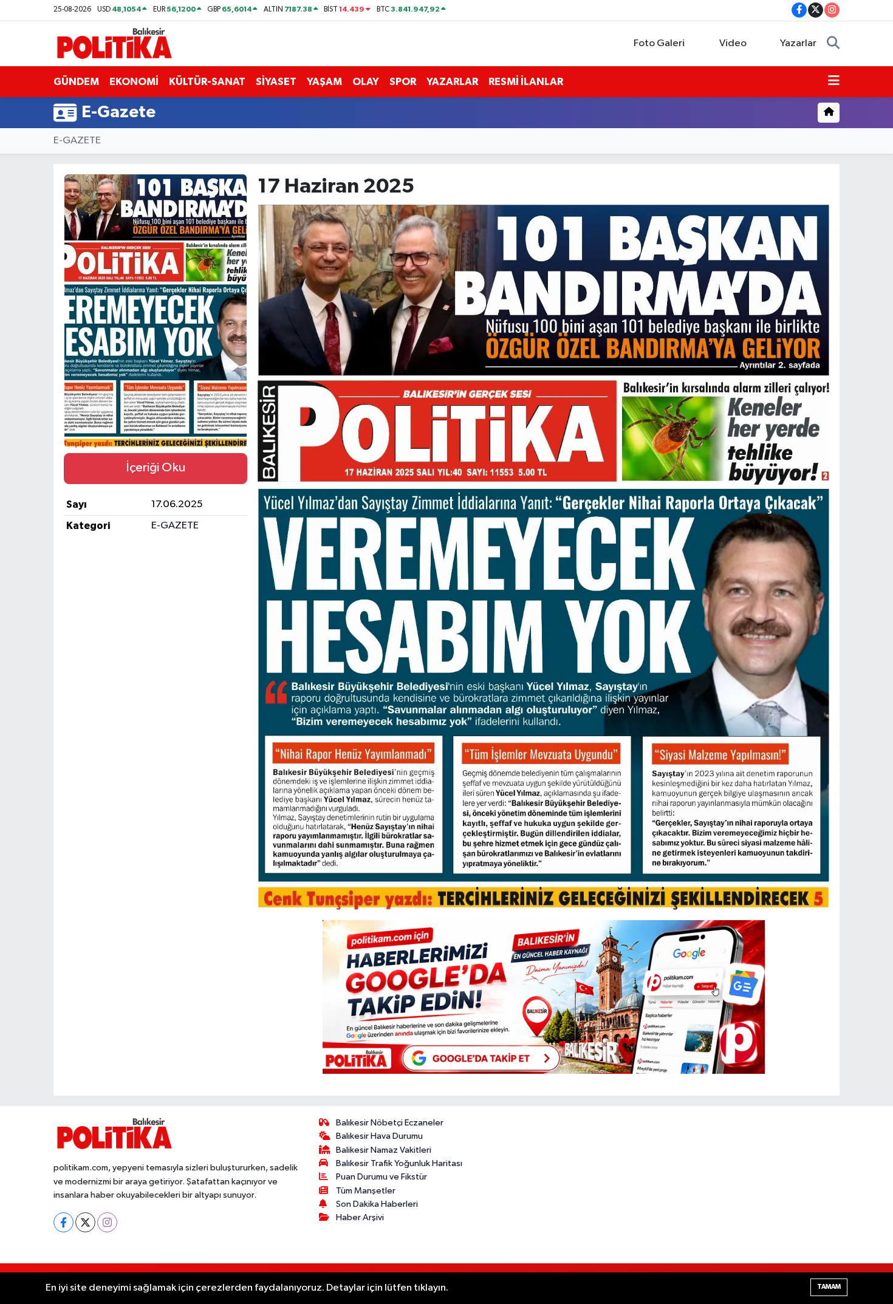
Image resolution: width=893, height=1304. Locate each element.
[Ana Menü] (834, 82)
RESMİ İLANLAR (525, 82)
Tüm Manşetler (365, 1190)
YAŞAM (324, 82)
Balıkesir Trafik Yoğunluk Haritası (399, 1163)
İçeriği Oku (155, 467)
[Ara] (833, 44)
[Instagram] (107, 1222)
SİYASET (276, 82)
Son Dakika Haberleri (377, 1204)
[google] (544, 996)
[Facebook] (63, 1222)
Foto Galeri (659, 43)
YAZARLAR (452, 82)
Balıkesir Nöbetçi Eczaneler (389, 1122)
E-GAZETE (77, 140)
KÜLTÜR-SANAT (207, 82)
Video (733, 43)
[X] (85, 1222)
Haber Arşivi (360, 1217)
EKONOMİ (134, 82)
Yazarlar (798, 43)
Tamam (829, 1286)
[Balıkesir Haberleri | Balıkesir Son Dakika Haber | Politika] (114, 43)
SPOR (402, 82)
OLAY (365, 82)
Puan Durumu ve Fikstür (381, 1176)
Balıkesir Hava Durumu (379, 1136)
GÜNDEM (76, 82)
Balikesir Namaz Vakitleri (383, 1150)
